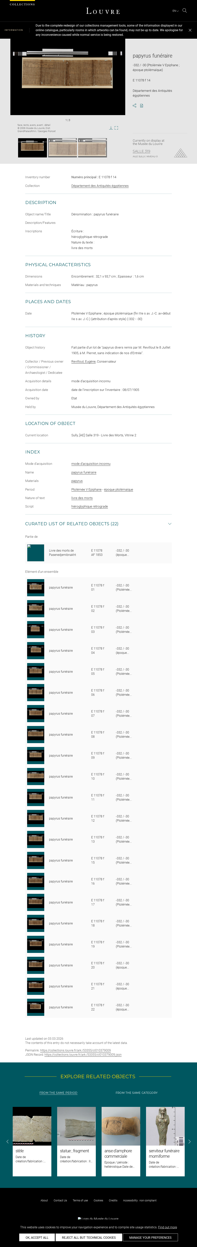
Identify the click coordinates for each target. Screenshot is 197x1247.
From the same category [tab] (137, 1093)
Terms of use (80, 1200)
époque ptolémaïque (118, 489)
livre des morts (82, 498)
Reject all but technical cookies (89, 1237)
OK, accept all (37, 1237)
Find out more (167, 1227)
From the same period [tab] (58, 1093)
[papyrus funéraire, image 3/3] (93, 147)
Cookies (98, 1200)
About (44, 1200)
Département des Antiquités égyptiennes (100, 186)
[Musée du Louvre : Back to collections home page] (103, 11)
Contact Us (60, 1200)
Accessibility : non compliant (140, 1200)
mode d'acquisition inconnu (90, 464)
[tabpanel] (98, 1141)
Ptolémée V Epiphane (86, 489)
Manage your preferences (150, 1237)
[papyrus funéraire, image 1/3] (33, 147)
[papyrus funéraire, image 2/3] (63, 147)
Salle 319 (141, 151)
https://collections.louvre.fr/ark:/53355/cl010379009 (75, 1050)
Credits (113, 1200)
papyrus (77, 481)
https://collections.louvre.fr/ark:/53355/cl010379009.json (83, 1054)
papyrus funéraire (83, 472)
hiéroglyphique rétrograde (89, 506)
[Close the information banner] (190, 30)
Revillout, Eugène (83, 361)
